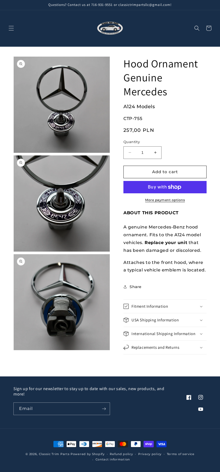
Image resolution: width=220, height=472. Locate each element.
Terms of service (181, 454)
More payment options (165, 200)
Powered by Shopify (88, 454)
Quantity (131, 142)
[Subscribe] (104, 408)
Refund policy (121, 454)
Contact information (113, 459)
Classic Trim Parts (54, 454)
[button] (11, 28)
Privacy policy (150, 454)
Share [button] (136, 286)
